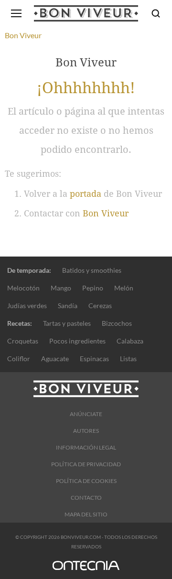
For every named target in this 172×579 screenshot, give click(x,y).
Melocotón (23, 288)
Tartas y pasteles (67, 323)
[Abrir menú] (16, 13)
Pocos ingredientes (77, 341)
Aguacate (55, 358)
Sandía (67, 305)
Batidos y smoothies (91, 270)
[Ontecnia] (86, 570)
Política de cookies (86, 480)
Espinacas (94, 358)
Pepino (92, 288)
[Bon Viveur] (86, 13)
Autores (86, 430)
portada (85, 194)
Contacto (86, 497)
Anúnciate (86, 414)
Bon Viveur (106, 213)
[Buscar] (155, 13)
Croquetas (22, 341)
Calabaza (130, 341)
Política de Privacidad (86, 464)
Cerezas (100, 305)
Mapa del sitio (86, 514)
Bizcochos (117, 323)
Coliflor (18, 358)
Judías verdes (27, 305)
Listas (128, 358)
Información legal (86, 447)
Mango (61, 288)
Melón (123, 288)
